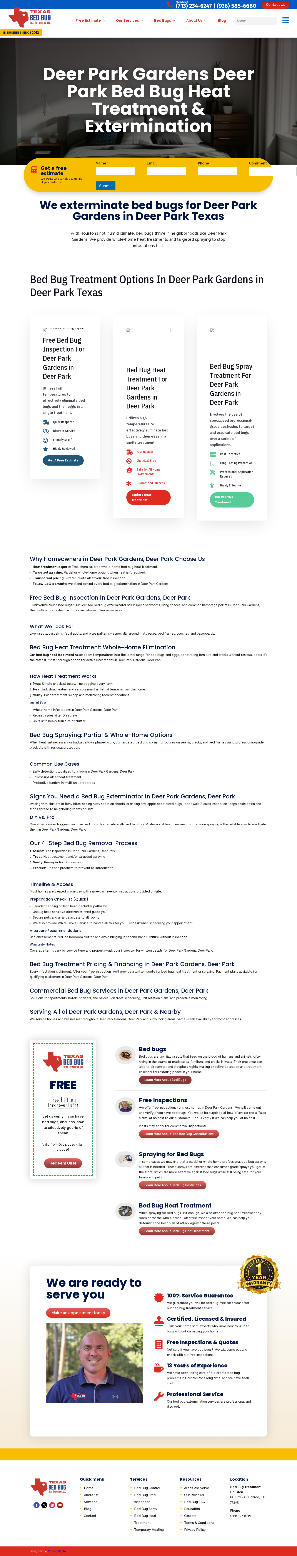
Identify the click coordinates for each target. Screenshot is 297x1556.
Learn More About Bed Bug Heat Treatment (176, 1231)
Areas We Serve (196, 1488)
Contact (90, 1516)
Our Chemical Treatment (225, 499)
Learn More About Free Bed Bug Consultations (179, 1134)
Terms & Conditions (199, 1523)
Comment (258, 163)
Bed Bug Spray (145, 1509)
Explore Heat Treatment (141, 497)
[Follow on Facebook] (36, 1505)
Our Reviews (194, 1495)
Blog (222, 20)
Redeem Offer (63, 1163)
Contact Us (275, 5)
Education (192, 1509)
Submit (105, 186)
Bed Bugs (162, 20)
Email (153, 163)
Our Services (127, 20)
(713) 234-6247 (194, 6)
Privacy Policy (195, 1530)
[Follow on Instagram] (52, 1505)
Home (88, 1488)
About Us (194, 20)
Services (90, 1502)
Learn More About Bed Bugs (165, 1080)
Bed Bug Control (147, 1488)
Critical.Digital (57, 1551)
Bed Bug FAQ (194, 1502)
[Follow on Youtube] (60, 1505)
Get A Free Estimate (63, 460)
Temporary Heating (149, 1530)
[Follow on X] (44, 1505)
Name (102, 163)
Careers (190, 1516)
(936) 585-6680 (236, 6)
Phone (203, 163)
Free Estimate (88, 20)
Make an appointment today (78, 1312)
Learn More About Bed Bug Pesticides (172, 1185)
